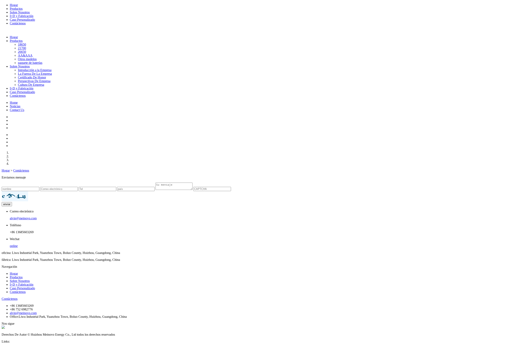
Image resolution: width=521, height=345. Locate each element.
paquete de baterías (30, 62)
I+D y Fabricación (21, 16)
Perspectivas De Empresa (34, 81)
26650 (22, 51)
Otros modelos (27, 59)
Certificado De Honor (32, 77)
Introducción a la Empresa (34, 70)
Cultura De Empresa (31, 84)
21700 (22, 48)
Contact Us (17, 110)
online (14, 246)
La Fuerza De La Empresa (35, 73)
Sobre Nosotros (20, 12)
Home (14, 102)
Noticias (15, 106)
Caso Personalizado (22, 19)
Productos (16, 8)
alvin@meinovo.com (23, 218)
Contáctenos (18, 23)
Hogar (14, 5)
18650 (22, 44)
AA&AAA (25, 55)
